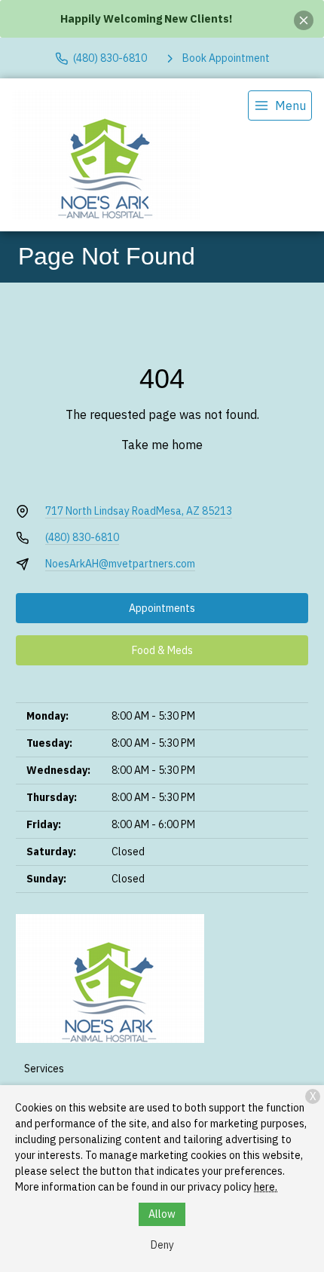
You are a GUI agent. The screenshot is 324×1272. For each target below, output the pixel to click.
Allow (162, 1214)
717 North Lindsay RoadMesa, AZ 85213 (138, 511)
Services (44, 1068)
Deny (162, 1245)
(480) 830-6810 (82, 537)
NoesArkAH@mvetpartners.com (120, 563)
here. (265, 1187)
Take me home (162, 444)
